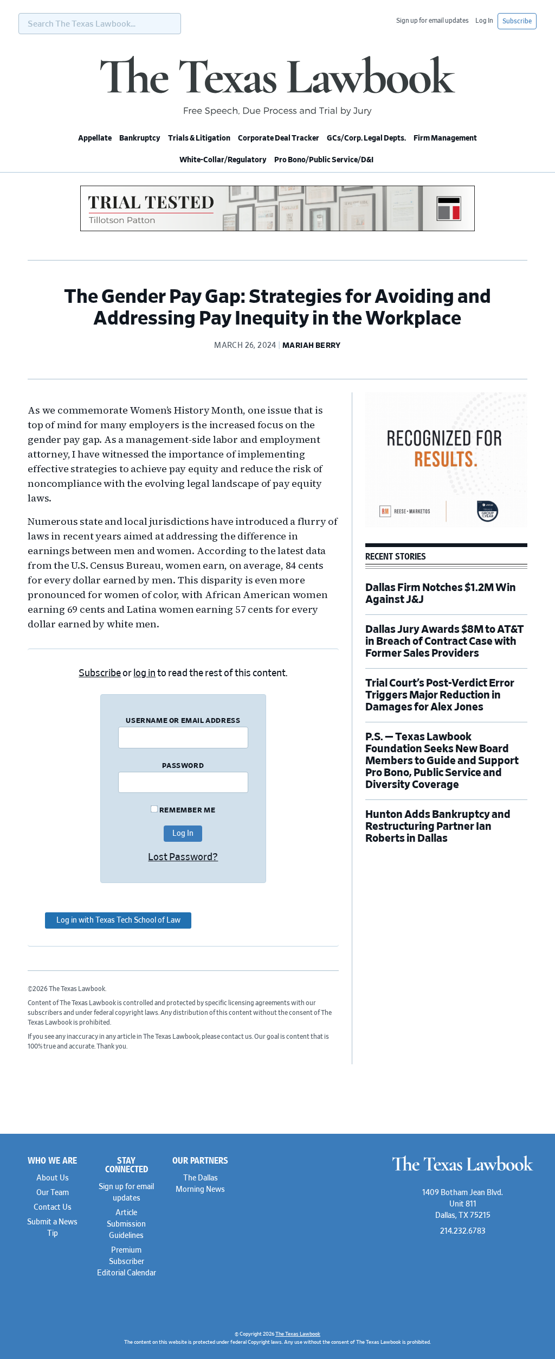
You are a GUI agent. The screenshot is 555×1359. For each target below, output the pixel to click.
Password (183, 766)
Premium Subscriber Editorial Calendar (126, 1262)
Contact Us (53, 1207)
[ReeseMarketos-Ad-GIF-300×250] (446, 526)
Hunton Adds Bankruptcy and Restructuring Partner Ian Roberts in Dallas (438, 826)
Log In (484, 20)
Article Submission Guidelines (126, 1224)
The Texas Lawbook (277, 86)
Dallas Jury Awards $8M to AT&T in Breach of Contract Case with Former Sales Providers (444, 641)
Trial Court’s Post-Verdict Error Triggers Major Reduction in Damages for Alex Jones (439, 695)
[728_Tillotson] (277, 229)
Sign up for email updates (432, 20)
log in (144, 673)
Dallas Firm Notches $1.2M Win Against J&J (440, 593)
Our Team (52, 1193)
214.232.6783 (463, 1231)
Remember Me (186, 810)
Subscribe (517, 21)
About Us (52, 1178)
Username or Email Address (183, 721)
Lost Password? (183, 857)
